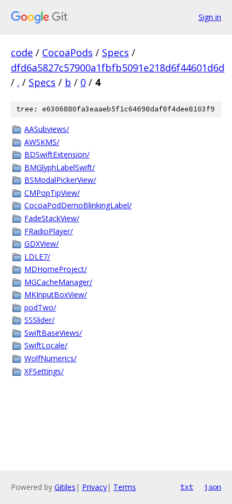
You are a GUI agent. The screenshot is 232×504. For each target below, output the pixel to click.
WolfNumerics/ (50, 358)
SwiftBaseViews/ (53, 333)
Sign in (210, 17)
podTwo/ (40, 307)
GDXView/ (41, 243)
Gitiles (65, 487)
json (212, 487)
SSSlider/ (39, 320)
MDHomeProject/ (55, 269)
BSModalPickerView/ (60, 180)
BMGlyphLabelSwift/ (59, 167)
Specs (115, 52)
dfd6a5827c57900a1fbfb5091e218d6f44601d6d (117, 67)
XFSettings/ (44, 371)
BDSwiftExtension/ (57, 154)
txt (186, 487)
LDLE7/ (37, 256)
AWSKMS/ (41, 142)
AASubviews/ (46, 129)
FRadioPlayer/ (48, 231)
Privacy (94, 487)
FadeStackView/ (51, 218)
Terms (124, 487)
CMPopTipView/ (52, 193)
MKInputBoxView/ (55, 294)
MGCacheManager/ (58, 282)
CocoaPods (67, 52)
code (22, 52)
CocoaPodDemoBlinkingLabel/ (78, 205)
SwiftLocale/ (45, 345)
